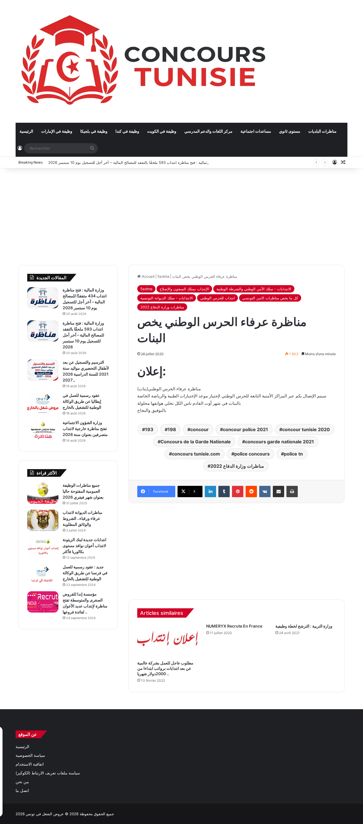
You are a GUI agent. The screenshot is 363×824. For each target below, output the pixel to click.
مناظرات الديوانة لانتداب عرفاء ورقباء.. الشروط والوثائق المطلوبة (82, 518)
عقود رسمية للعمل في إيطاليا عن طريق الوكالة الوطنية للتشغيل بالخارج (82, 401)
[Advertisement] (181, 213)
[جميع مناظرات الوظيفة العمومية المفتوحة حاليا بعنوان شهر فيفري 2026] (42, 493)
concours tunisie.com (196, 454)
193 (149, 429)
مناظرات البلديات (322, 131)
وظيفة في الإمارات (56, 131)
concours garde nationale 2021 (279, 441)
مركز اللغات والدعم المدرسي (208, 131)
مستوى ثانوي (289, 131)
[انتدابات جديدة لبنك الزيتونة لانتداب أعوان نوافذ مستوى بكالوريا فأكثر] (42, 547)
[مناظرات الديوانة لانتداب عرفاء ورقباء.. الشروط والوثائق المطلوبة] (42, 520)
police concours (252, 454)
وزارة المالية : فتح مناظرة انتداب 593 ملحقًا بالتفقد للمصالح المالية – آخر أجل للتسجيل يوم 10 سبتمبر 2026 (133, 162)
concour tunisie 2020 (306, 429)
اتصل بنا (22, 790)
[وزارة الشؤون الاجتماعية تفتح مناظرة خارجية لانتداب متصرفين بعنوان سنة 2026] (42, 430)
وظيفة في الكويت (161, 131)
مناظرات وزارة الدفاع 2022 (162, 307)
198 (172, 429)
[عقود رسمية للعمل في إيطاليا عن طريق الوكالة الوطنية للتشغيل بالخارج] (42, 403)
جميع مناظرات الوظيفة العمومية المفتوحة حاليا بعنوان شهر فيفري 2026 (83, 491)
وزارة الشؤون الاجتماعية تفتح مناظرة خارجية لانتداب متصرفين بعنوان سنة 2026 (85, 428)
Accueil (148, 276)
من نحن (22, 781)
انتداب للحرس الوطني (217, 298)
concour (199, 429)
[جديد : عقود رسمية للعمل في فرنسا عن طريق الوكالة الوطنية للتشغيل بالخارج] (42, 574)
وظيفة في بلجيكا (93, 131)
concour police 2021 (245, 429)
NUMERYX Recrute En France (234, 626)
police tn (293, 454)
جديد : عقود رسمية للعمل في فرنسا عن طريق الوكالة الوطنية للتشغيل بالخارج (85, 572)
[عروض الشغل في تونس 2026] (145, 61)
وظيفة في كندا (127, 131)
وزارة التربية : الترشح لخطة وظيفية (303, 626)
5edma (163, 276)
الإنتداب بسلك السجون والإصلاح (184, 289)
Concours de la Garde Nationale (196, 441)
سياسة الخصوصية (30, 755)
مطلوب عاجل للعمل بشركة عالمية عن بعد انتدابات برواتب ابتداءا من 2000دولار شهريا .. (165, 668)
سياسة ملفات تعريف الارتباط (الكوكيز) (48, 773)
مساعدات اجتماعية (255, 131)
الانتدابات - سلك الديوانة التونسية (166, 298)
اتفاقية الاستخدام (30, 764)
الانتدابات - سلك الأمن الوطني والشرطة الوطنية (253, 289)
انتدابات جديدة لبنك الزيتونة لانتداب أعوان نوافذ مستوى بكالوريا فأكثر (84, 545)
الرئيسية (26, 131)
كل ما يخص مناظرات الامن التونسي (270, 298)
